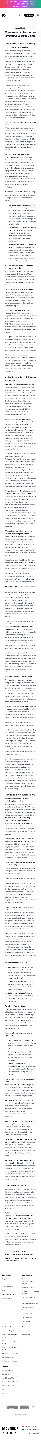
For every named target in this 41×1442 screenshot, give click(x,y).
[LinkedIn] (7, 1433)
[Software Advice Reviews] (24, 1407)
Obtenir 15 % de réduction (20, 6)
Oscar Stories (26, 1331)
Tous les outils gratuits (9, 1331)
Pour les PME (26, 1321)
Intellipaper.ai (26, 1335)
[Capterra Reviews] (12, 1407)
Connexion (29, 15)
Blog (3, 1290)
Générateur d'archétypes (10, 1353)
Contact (5, 1393)
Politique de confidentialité (10, 1382)
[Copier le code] (32, 1)
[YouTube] (11, 1433)
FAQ (3, 1390)
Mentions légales (7, 1370)
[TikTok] (15, 1433)
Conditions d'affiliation (9, 1378)
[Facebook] (3, 1433)
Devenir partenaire (8, 1294)
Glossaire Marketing (8, 1357)
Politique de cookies (8, 1386)
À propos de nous (7, 1287)
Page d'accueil (6, 1279)
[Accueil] (4, 15)
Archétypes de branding (9, 1361)
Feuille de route (7, 1298)
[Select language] (19, 15)
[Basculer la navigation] (37, 15)
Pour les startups (27, 1314)
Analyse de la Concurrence (30, 1304)
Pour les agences (27, 1318)
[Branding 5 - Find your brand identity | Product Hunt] (20, 1414)
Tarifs (4, 1283)
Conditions (5, 1374)
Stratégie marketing (28, 1287)
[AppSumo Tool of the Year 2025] (33, 1407)
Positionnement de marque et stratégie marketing (28, 1281)
